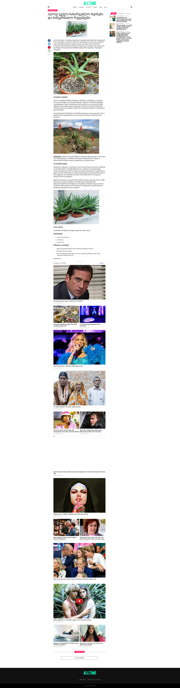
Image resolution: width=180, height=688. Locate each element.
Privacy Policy (82, 679)
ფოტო (105, 7)
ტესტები (95, 7)
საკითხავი (81, 7)
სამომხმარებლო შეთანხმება (94, 679)
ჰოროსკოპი (88, 7)
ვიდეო (100, 7)
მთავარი (75, 7)
